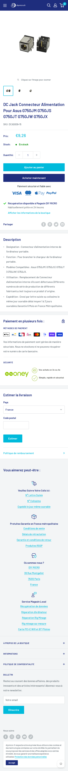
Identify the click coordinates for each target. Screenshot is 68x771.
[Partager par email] (62, 224)
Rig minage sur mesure (34, 623)
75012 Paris (34, 578)
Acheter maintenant (34, 177)
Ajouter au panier (34, 167)
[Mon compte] (55, 5)
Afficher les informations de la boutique (29, 212)
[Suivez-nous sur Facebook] (5, 736)
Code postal (9, 417)
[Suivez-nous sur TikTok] (30, 736)
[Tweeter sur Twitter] (56, 224)
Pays (5, 402)
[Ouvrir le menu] (5, 5)
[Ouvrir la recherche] (49, 5)
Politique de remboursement (18, 453)
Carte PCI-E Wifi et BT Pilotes (34, 629)
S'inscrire (13, 709)
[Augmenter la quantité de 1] (36, 154)
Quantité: (8, 154)
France (34, 584)
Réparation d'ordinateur (34, 612)
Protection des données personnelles (31, 757)
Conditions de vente (34, 528)
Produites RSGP (34, 545)
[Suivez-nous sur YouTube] (24, 736)
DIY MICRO (34, 567)
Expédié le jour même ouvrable (34, 506)
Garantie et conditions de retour (34, 539)
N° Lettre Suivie (34, 495)
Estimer (12, 438)
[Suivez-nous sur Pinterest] (18, 736)
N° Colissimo (34, 500)
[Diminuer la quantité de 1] (19, 154)
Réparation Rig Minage (34, 617)
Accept (11, 762)
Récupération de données (34, 606)
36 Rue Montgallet (34, 573)
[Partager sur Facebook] (43, 224)
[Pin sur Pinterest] (50, 224)
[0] (62, 5)
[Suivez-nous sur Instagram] (12, 736)
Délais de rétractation (34, 534)
